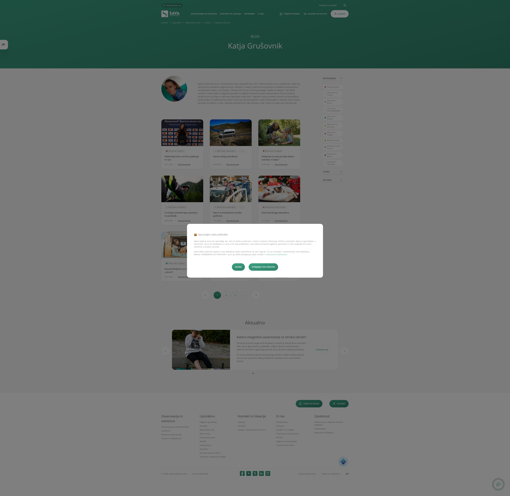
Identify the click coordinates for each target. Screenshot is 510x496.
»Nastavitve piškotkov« (276, 254)
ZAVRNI (238, 267)
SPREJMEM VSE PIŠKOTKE (263, 267)
